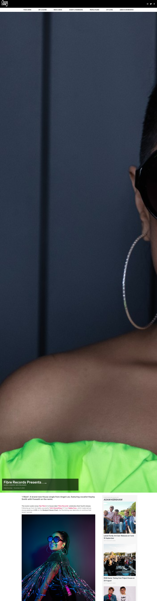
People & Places (94, 10)
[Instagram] (147, 4)
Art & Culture (42, 10)
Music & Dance (58, 10)
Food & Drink (27, 10)
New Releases (20, 485)
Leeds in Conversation (126, 10)
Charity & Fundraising (76, 10)
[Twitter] (151, 4)
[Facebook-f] (154, 4)
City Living (109, 10)
